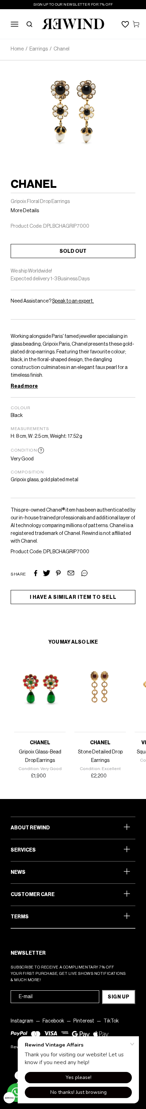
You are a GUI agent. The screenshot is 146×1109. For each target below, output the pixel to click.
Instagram (22, 1021)
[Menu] (14, 24)
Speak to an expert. (73, 301)
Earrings (38, 49)
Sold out (73, 251)
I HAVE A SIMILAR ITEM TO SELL (73, 597)
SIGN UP (119, 997)
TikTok (111, 1021)
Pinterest (83, 1021)
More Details (25, 210)
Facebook (53, 1021)
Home (17, 49)
